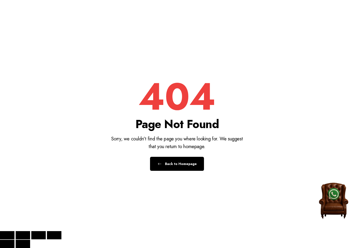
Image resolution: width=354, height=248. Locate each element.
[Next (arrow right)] (23, 244)
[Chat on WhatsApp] (333, 195)
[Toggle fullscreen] (23, 235)
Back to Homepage (180, 163)
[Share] (38, 235)
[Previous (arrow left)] (7, 244)
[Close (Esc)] (54, 235)
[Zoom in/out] (7, 235)
